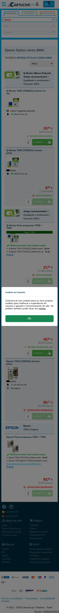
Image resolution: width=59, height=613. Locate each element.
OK (29, 318)
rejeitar (42, 308)
